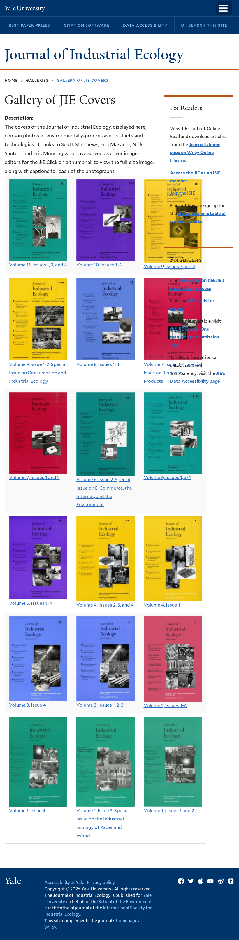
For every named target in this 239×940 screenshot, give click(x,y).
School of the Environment (125, 901)
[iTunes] (200, 881)
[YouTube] (210, 881)
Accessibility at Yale (64, 882)
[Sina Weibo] (221, 881)
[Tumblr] (230, 881)
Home (11, 80)
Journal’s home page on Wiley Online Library (195, 152)
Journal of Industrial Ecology (95, 54)
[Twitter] (191, 881)
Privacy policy (101, 882)
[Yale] (14, 881)
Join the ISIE (182, 193)
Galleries (37, 80)
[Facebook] (181, 881)
